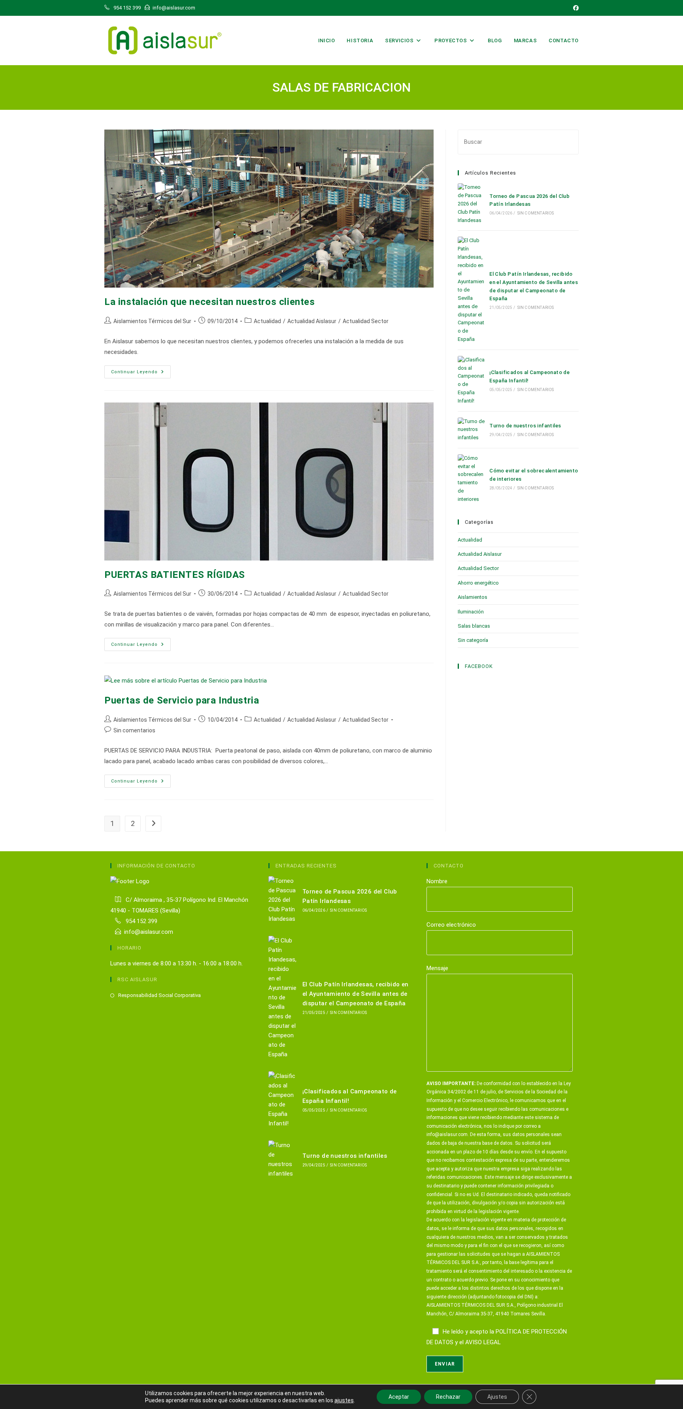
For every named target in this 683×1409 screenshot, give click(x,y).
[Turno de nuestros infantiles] (471, 430)
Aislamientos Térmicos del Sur (152, 321)
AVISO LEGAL (483, 1342)
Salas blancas (474, 626)
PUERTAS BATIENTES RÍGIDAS (174, 574)
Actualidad (267, 321)
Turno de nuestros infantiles (525, 426)
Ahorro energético (478, 583)
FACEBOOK (479, 666)
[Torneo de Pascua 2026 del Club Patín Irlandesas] (471, 203)
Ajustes (497, 1397)
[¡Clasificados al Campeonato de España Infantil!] (471, 380)
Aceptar (399, 1397)
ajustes (344, 1400)
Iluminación (471, 612)
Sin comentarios (134, 730)
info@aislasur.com (148, 931)
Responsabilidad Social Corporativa (159, 995)
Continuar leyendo (141, 373)
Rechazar (448, 1397)
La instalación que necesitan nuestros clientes (209, 301)
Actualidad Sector (366, 321)
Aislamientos (472, 597)
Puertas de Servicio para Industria (181, 700)
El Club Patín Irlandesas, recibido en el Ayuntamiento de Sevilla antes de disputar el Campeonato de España (355, 994)
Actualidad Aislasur (311, 321)
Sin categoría (473, 640)
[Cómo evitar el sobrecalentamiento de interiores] (471, 479)
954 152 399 (140, 921)
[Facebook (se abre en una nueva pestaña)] (575, 8)
